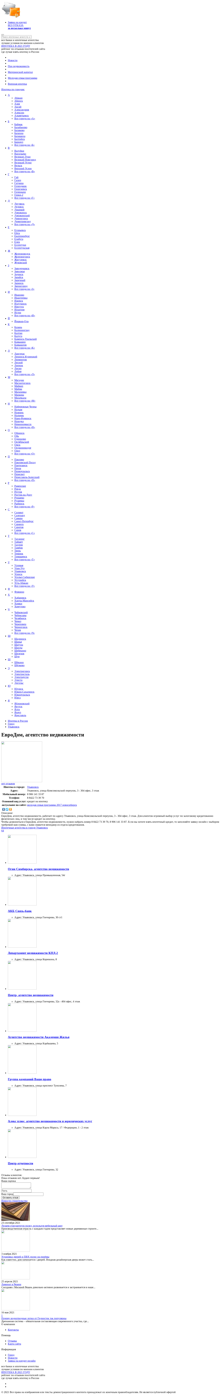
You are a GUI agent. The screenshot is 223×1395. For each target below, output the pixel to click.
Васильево (20, 153)
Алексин (19, 112)
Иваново (19, 295)
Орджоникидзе (22, 447)
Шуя (16, 656)
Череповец (20, 624)
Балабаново (20, 127)
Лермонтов (20, 359)
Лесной (18, 362)
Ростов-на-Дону (23, 494)
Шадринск (20, 638)
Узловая (18, 565)
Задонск (18, 274)
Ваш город (7, 1194)
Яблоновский (22, 703)
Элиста (18, 680)
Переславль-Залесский (27, 477)
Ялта (17, 709)
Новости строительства (14, 1200)
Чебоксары (20, 615)
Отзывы (12, 1340)
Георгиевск (20, 189)
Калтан (18, 333)
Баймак (18, 124)
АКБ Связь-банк (20, 911)
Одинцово (20, 439)
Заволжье (19, 271)
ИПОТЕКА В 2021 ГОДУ (15, 46)
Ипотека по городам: (13, 89)
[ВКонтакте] (3, 809)
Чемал (17, 621)
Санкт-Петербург (24, 521)
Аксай (17, 106)
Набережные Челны (25, 406)
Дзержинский (22, 215)
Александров (21, 109)
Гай (16, 177)
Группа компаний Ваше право (29, 1079)
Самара (18, 518)
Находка (19, 421)
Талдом (18, 544)
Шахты (18, 647)
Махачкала (20, 397)
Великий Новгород (25, 159)
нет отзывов (8, 783)
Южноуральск (22, 694)
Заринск (19, 283)
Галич (17, 180)
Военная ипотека (17, 83)
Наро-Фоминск (22, 418)
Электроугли (21, 677)
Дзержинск (20, 212)
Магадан (19, 380)
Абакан (18, 98)
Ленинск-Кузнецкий (25, 356)
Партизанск (20, 465)
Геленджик (20, 186)
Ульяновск (20, 571)
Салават (18, 512)
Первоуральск (22, 471)
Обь (16, 436)
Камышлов (20, 344)
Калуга (18, 336)
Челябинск (20, 618)
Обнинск (19, 433)
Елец (17, 242)
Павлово (19, 459)
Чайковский (21, 612)
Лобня (17, 371)
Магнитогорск (22, 383)
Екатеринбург (22, 236)
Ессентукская (21, 247)
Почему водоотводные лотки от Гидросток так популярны (33, 1318)
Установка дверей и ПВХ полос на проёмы (25, 1256)
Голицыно (20, 192)
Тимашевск (20, 556)
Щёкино (19, 662)
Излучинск (20, 303)
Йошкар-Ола (21, 321)
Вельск (18, 165)
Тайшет (18, 541)
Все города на (24, 118)
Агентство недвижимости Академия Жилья (38, 1037)
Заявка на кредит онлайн (22, 1360)
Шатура (18, 644)
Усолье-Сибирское (24, 577)
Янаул (17, 712)
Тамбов (18, 547)
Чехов (17, 630)
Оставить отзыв (10, 1197)
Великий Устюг (23, 162)
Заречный (19, 280)
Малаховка (20, 392)
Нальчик (19, 415)
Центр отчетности (20, 1163)
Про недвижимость (18, 66)
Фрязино (19, 591)
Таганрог (19, 539)
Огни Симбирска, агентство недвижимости (38, 869)
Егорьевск (20, 230)
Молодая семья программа (22, 78)
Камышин (20, 342)
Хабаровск (20, 597)
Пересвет (19, 474)
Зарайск (18, 277)
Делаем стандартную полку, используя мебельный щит (32, 1225)
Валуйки (19, 150)
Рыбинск (19, 503)
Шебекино (20, 650)
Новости (12, 60)
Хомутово (19, 606)
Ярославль (20, 715)
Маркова (19, 394)
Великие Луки (22, 156)
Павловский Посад (25, 462)
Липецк (18, 365)
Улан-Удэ (19, 568)
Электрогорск (22, 671)
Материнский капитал (20, 72)
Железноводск (22, 253)
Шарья (18, 641)
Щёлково (19, 665)
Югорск (18, 688)
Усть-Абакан (21, 583)
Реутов (18, 491)
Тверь (17, 550)
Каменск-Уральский (25, 339)
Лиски (18, 368)
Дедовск (19, 206)
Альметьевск (21, 115)
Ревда (17, 489)
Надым (18, 409)
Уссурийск (20, 580)
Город (11, 1355)
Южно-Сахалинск (24, 691)
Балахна (18, 133)
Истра (17, 312)
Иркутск (19, 306)
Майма (18, 389)
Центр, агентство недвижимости (30, 995)
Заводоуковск (21, 268)
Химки (18, 603)
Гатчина (19, 183)
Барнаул (18, 142)
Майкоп (18, 386)
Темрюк (18, 553)
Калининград (21, 330)
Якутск (18, 706)
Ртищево (19, 497)
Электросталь (22, 674)
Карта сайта (14, 1343)
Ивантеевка (20, 297)
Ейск (17, 233)
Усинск (18, 574)
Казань (18, 327)
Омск (17, 444)
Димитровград (22, 221)
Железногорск (22, 256)
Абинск (18, 100)
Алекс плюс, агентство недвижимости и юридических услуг (50, 1121)
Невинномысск (23, 424)
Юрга (17, 697)
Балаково (19, 130)
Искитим (19, 309)
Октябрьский (21, 442)
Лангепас (19, 353)
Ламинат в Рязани (11, 1284)
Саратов (19, 527)
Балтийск (19, 139)
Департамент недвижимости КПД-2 (33, 953)
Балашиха (19, 136)
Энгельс (19, 683)
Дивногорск (21, 218)
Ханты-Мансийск (24, 600)
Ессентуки (20, 245)
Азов (17, 103)
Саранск (19, 524)
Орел (17, 450)
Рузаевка (19, 500)
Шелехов (19, 653)
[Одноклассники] (10, 809)
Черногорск (20, 627)
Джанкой (19, 209)
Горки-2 (18, 195)
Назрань (19, 412)
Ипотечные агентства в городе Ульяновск (24, 827)
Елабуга (18, 239)
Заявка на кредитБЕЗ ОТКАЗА (19, 25)
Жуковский (20, 262)
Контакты (13, 1329)
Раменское (20, 486)
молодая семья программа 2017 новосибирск (52, 805)
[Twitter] (7, 809)
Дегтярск (19, 203)
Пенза (17, 468)
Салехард (19, 515)
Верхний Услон (23, 168)
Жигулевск (20, 259)
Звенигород (20, 286)
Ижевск (18, 300)
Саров (17, 530)
